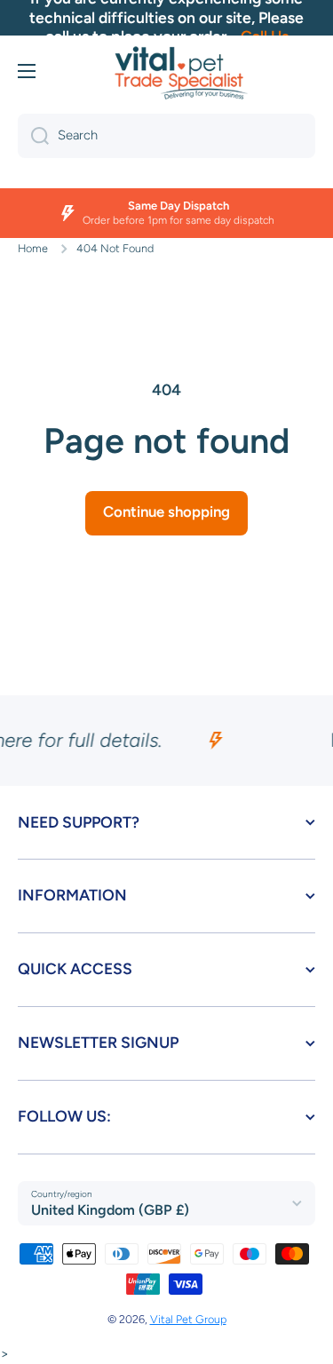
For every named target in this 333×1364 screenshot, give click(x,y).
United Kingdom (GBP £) (110, 1209)
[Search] (33, 136)
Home (33, 248)
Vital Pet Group (188, 1319)
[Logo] (181, 72)
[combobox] (166, 136)
